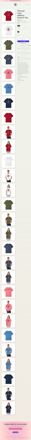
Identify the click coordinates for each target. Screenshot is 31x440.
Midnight (19, 27)
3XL (21, 33)
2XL (18, 33)
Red (18, 25)
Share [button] (19, 82)
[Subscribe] (21, 429)
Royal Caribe (24, 27)
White (22, 25)
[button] (1, 4)
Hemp (25, 25)
